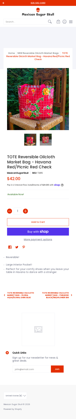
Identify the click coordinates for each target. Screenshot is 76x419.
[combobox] (25, 21)
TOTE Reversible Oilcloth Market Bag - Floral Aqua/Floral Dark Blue (20, 295)
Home (11, 53)
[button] (58, 21)
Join (57, 369)
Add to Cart (38, 222)
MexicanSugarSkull (17, 172)
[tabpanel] (38, 266)
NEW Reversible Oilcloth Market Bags (38, 53)
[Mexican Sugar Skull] (38, 12)
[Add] (25, 211)
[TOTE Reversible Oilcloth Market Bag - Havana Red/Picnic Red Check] (30, 140)
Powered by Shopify (13, 409)
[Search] (50, 21)
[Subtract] (9, 211)
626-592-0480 (38, 3)
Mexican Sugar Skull (13, 404)
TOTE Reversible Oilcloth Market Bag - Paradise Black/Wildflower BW (55, 295)
